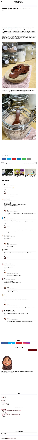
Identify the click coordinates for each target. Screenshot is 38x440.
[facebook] (4, 343)
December (5, 403)
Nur (5, 278)
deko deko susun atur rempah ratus (11, 27)
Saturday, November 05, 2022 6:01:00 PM (10, 200)
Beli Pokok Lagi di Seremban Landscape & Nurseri (7, 176)
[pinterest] (19, 343)
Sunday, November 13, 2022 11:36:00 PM (12, 319)
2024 (3, 399)
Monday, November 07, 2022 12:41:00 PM (12, 273)
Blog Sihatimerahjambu (11, 438)
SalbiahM (6, 249)
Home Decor (7, 155)
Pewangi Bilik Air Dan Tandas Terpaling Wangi (19, 176)
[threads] (33, 343)
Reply (5, 189)
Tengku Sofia (7, 235)
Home (3, 5)
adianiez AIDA (7, 199)
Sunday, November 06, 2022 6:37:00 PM (9, 250)
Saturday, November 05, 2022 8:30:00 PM (12, 211)
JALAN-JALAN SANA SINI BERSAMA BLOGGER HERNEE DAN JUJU (11, 411)
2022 (3, 401)
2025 (3, 397)
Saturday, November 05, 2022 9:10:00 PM (9, 218)
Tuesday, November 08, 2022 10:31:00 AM (12, 288)
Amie (5, 217)
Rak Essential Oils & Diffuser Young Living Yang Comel (30, 176)
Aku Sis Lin (4, 409)
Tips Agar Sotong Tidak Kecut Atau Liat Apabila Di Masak (11, 415)
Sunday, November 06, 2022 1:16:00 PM (12, 244)
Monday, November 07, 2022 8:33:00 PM (9, 279)
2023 (3, 400)
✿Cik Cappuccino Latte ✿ (9, 310)
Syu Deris (6, 184)
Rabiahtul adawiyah (8, 264)
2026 (3, 396)
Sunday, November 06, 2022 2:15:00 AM (9, 236)
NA (4, 294)
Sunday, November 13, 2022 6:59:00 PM (9, 311)
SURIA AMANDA (5, 413)
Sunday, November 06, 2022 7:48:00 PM (9, 265)
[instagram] (26, 343)
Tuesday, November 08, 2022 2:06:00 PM (12, 305)
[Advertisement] (19, 20)
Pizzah (3, 10)
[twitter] (11, 343)
